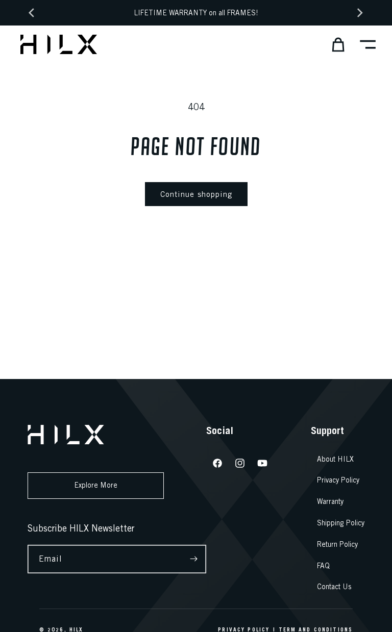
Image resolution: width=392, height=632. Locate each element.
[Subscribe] (194, 559)
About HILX (335, 459)
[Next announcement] (360, 13)
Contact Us (334, 587)
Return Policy (337, 544)
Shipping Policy (340, 523)
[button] (335, 44)
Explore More (95, 485)
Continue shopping (196, 194)
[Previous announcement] (31, 13)
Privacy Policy (338, 480)
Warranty (330, 501)
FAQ (323, 566)
